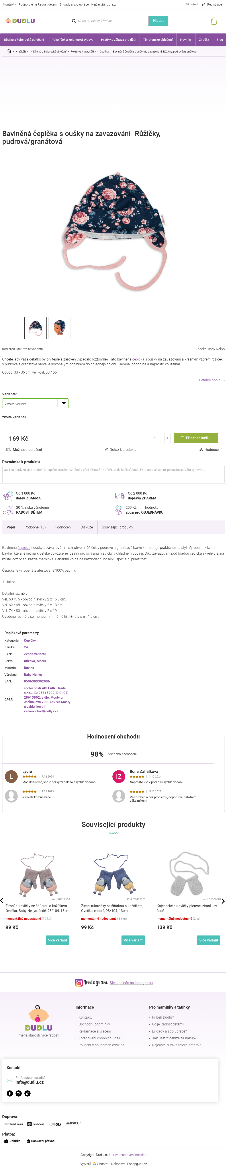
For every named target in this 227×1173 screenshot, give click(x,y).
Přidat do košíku (198, 438)
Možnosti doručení (27, 450)
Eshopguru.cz (137, 1164)
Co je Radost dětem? (168, 1024)
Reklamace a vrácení (94, 1031)
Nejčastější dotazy (103, 4)
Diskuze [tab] (87, 527)
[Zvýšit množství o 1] (168, 438)
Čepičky (30, 641)
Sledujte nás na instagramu (131, 983)
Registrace (214, 4)
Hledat (158, 21)
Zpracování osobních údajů (99, 1038)
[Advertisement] (113, 93)
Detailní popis (209, 380)
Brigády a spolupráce (74, 4)
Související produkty (117, 527)
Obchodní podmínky (94, 1024)
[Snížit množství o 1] (162, 438)
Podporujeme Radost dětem (38, 4)
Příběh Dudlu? (163, 1017)
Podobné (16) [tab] (35, 527)
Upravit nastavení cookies (127, 1155)
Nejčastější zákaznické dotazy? (176, 1045)
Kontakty (9, 4)
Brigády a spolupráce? (169, 1031)
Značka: (210, 349)
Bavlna (29, 668)
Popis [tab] (11, 527)
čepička (138, 359)
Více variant (57, 940)
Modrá (41, 661)
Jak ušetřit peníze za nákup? (174, 1038)
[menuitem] (24, 39)
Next (223, 901)
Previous (1, 900)
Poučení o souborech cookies (101, 1045)
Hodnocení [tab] (213, 450)
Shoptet (103, 1164)
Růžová (29, 661)
